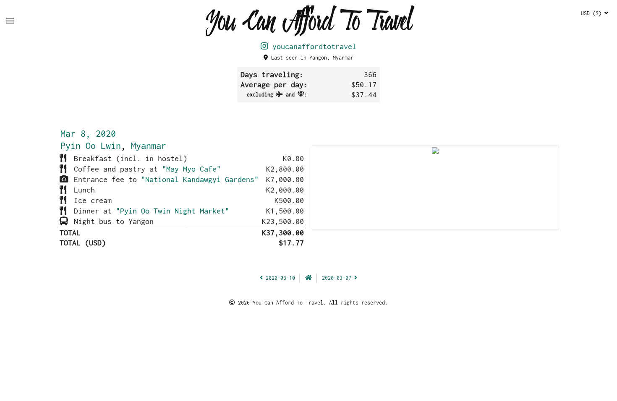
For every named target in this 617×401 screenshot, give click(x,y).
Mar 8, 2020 (88, 133)
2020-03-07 (338, 278)
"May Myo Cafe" (191, 168)
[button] (10, 21)
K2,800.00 (285, 168)
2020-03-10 (279, 278)
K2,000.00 (285, 189)
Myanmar (148, 145)
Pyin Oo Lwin (90, 145)
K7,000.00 (285, 179)
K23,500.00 (283, 221)
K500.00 (289, 200)
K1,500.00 (285, 210)
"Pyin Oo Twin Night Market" (172, 210)
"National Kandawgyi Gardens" (200, 179)
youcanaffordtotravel (312, 46)
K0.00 (293, 158)
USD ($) (592, 13)
